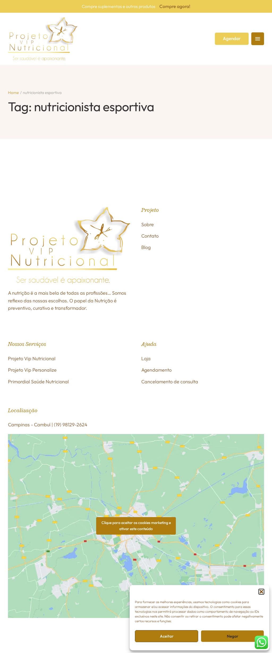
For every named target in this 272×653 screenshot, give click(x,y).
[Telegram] (123, 636)
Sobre (147, 224)
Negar (232, 636)
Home (13, 92)
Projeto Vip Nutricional (32, 358)
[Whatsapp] (68, 636)
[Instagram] (27, 636)
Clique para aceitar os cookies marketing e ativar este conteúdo (136, 525)
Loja (146, 358)
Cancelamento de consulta (169, 382)
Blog (146, 247)
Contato (150, 236)
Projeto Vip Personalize (32, 370)
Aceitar (166, 636)
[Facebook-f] (13, 636)
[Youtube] (95, 636)
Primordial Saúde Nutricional (38, 382)
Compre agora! (174, 6)
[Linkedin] (109, 636)
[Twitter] (82, 636)
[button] (261, 591)
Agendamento (156, 370)
